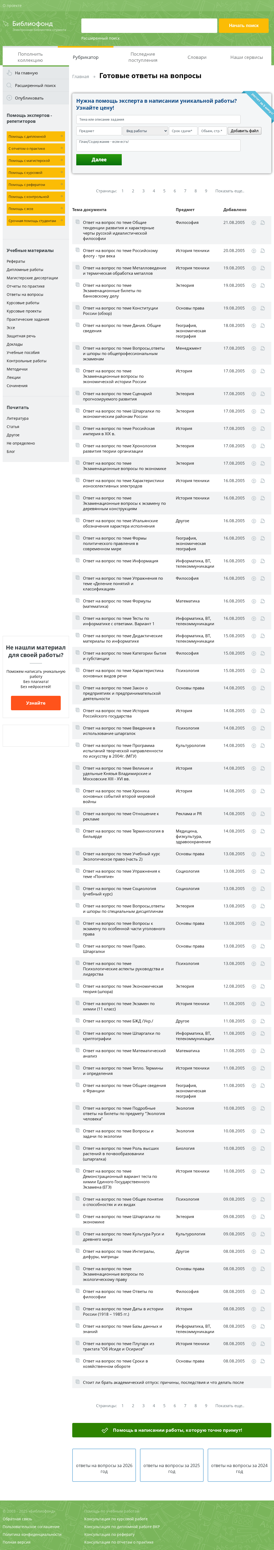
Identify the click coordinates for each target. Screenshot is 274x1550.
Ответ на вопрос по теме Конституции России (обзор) (120, 310)
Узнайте (35, 703)
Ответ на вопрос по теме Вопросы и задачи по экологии (118, 1133)
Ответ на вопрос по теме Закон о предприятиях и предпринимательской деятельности (122, 693)
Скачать (254, 222)
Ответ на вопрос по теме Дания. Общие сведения (122, 328)
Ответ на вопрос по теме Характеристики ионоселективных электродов (123, 483)
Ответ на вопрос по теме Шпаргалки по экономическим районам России (121, 413)
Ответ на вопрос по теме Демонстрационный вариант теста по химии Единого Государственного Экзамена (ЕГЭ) (120, 1179)
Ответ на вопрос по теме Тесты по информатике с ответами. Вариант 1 (119, 621)
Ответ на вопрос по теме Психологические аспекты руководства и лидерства (123, 969)
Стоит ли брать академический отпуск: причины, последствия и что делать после (163, 1382)
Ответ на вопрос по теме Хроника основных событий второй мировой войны (119, 796)
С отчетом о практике (27, 148)
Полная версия (17, 1542)
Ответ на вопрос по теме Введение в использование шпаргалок (119, 730)
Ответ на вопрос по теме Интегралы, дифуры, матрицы (119, 1254)
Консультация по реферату (109, 1534)
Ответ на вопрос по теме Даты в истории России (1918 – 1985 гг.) (123, 1311)
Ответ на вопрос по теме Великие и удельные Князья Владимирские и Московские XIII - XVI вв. (118, 773)
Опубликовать (29, 98)
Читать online (262, 222)
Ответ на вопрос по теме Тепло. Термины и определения (123, 1070)
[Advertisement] (36, 549)
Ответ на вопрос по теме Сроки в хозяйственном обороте (115, 1363)
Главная (80, 76)
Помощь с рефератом (27, 184)
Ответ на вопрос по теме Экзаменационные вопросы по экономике (124, 465)
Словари (197, 57)
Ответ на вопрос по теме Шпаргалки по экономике (121, 1219)
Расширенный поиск (100, 38)
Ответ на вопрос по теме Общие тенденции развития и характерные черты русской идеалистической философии (118, 230)
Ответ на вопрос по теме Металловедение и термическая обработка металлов (124, 270)
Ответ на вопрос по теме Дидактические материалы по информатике (122, 638)
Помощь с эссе (21, 208)
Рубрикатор (85, 57)
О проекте (12, 5)
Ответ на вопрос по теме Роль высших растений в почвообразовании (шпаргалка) (121, 1154)
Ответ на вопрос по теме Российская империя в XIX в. (119, 431)
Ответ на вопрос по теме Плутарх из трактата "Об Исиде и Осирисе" (118, 1346)
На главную (26, 72)
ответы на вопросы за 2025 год (171, 1468)
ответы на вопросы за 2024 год (239, 1468)
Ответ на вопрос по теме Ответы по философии (118, 1294)
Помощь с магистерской (29, 160)
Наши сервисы (246, 57)
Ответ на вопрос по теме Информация (120, 560)
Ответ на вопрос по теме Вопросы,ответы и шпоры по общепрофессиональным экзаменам (124, 353)
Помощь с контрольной (29, 196)
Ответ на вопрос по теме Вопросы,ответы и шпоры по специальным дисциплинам (124, 908)
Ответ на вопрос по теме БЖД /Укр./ (118, 1021)
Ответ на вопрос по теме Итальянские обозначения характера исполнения (120, 523)
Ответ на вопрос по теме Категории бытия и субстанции (124, 655)
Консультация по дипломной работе (118, 1526)
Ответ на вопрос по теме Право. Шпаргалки (114, 948)
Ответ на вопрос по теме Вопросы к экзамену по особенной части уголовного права (124, 929)
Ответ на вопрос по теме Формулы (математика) (117, 603)
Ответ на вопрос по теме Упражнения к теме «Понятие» (121, 873)
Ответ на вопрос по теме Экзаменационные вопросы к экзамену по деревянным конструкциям (124, 503)
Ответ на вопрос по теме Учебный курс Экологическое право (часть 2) (121, 856)
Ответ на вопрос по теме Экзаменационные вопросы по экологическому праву (113, 1274)
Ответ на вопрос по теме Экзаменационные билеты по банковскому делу (112, 290)
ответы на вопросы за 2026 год (104, 1468)
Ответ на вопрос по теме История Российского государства (116, 713)
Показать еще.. (229, 190)
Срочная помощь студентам (32, 220)
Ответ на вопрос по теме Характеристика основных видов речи (123, 673)
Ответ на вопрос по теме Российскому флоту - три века (120, 253)
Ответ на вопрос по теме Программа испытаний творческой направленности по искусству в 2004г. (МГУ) (123, 751)
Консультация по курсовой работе (116, 1518)
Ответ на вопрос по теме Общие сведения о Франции (124, 1088)
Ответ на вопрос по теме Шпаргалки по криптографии (121, 1035)
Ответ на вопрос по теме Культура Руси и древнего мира (123, 1236)
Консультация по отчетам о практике (119, 1542)
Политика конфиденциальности (32, 1534)
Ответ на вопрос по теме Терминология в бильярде (123, 833)
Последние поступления (142, 57)
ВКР (156, 1526)
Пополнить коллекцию (30, 57)
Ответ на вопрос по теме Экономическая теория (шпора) (123, 988)
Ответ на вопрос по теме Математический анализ (124, 1053)
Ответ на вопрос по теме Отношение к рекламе (121, 816)
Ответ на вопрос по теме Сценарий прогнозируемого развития (117, 396)
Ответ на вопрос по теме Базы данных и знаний (122, 1328)
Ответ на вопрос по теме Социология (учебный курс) (119, 891)
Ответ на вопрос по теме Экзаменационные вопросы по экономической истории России (114, 376)
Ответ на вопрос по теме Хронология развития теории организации (119, 448)
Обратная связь (17, 1518)
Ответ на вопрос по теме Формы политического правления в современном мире (115, 543)
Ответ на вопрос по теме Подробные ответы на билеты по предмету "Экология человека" (124, 1113)
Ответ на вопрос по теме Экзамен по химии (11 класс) (119, 1006)
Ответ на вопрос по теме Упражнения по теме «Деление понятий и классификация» (123, 583)
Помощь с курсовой (25, 172)
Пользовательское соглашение (31, 1526)
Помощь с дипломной (27, 136)
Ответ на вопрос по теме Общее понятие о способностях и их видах (123, 1201)
